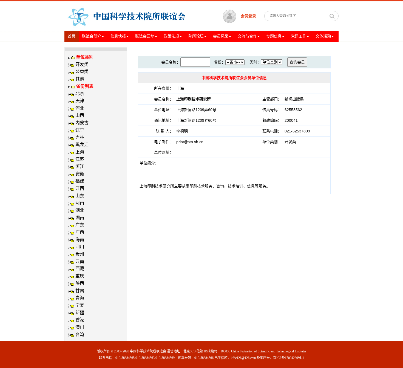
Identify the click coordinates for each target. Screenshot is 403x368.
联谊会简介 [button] (91, 36)
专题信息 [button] (274, 36)
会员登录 (248, 16)
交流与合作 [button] (247, 36)
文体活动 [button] (323, 36)
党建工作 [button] (298, 36)
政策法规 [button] (171, 36)
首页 (73, 36)
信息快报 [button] (118, 36)
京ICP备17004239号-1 (288, 358)
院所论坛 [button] (196, 36)
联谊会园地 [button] (144, 36)
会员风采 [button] (220, 36)
